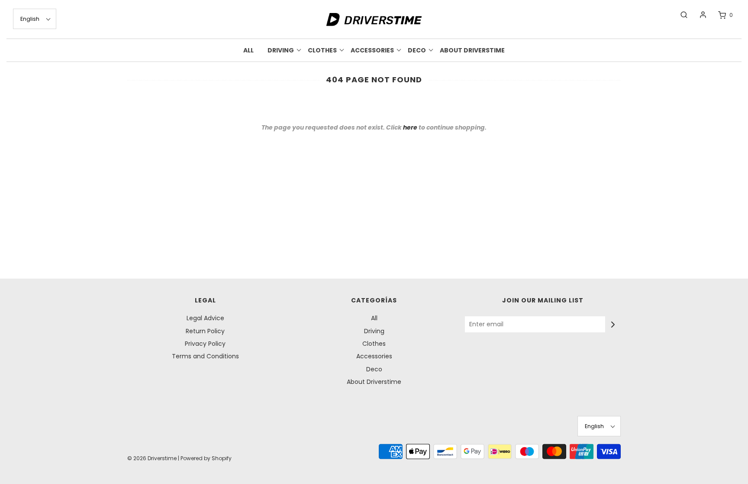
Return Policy (205, 331)
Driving (374, 331)
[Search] (679, 15)
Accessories (374, 356)
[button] (34, 19)
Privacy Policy (205, 343)
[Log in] (698, 15)
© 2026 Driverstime (152, 458)
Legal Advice (205, 318)
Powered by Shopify (206, 458)
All (248, 50)
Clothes (374, 343)
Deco (374, 369)
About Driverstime (472, 50)
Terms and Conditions (205, 356)
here (410, 127)
